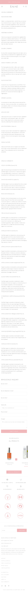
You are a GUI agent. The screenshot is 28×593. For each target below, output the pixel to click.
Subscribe (22, 530)
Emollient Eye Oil (10, 462)
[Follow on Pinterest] (8, 586)
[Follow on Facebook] (2, 586)
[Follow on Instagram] (5, 586)
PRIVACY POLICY (4, 565)
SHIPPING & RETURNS (5, 560)
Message (3, 418)
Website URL (3, 404)
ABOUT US (3, 579)
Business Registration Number (7, 390)
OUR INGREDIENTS (5, 581)
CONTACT (3, 558)
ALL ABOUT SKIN (4, 572)
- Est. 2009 (22, 589)
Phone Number (4, 411)
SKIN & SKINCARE (5, 574)
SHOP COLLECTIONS (5, 567)
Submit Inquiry (14, 431)
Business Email (4, 397)
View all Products (14, 472)
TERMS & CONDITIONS (6, 563)
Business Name (4, 383)
